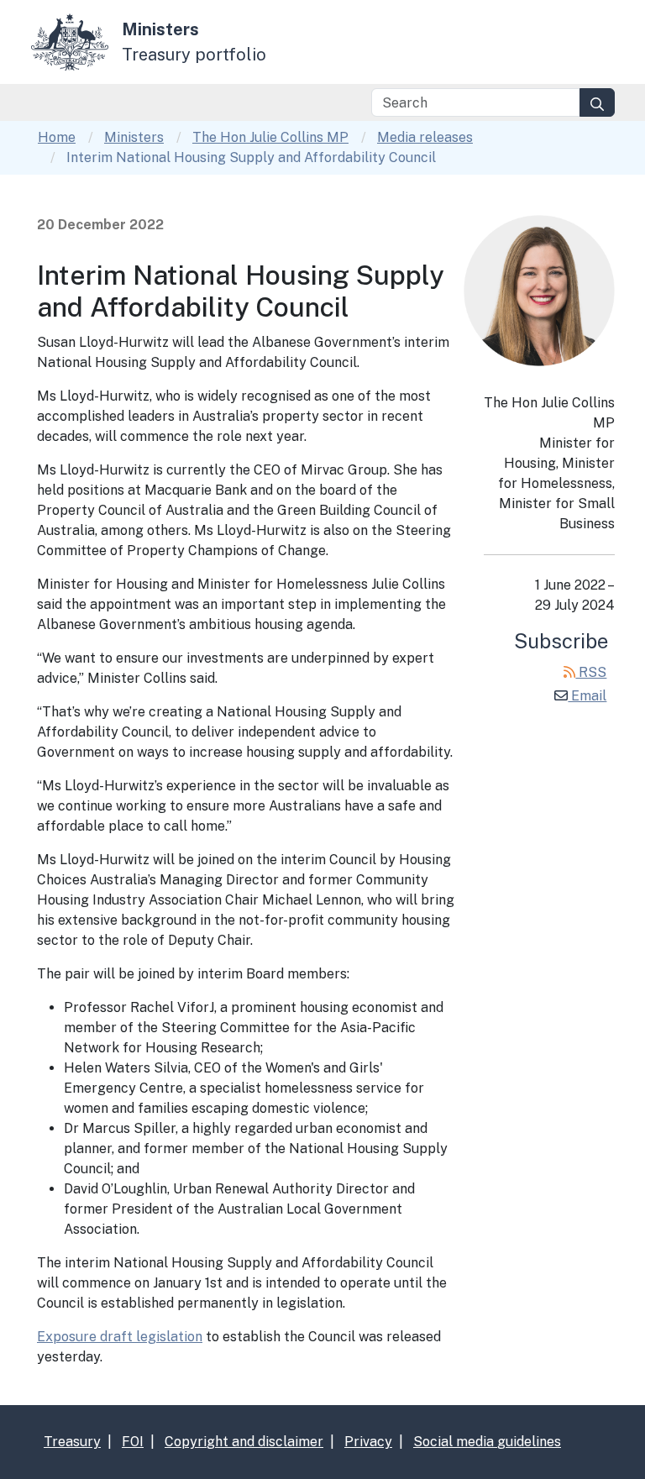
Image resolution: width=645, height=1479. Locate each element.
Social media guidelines (487, 1442)
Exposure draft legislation (119, 1337)
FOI (133, 1442)
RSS (590, 672)
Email (587, 696)
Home (57, 137)
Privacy (368, 1442)
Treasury (72, 1442)
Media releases (425, 137)
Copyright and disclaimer (244, 1442)
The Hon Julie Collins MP (270, 137)
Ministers (134, 137)
